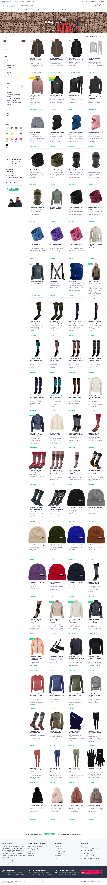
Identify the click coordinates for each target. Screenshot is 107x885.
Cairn (8, 74)
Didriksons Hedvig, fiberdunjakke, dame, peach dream (36, 658)
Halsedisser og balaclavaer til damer (14, 103)
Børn (19, 10)
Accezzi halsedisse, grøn (57, 170)
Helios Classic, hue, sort (76, 507)
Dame (8, 113)
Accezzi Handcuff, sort (56, 656)
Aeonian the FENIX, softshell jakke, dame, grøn (94, 283)
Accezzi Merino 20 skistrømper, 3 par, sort (57, 508)
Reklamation (31, 855)
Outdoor (40, 10)
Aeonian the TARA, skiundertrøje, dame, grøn (56, 733)
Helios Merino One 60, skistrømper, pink (56, 359)
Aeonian (9, 70)
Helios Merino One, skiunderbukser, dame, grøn (75, 770)
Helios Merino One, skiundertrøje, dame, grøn (75, 695)
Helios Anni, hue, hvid (56, 805)
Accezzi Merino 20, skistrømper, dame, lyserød (74, 472)
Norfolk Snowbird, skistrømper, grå (35, 732)
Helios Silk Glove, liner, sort (94, 769)
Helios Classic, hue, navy (76, 582)
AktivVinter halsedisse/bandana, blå (76, 282)
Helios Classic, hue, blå (75, 545)
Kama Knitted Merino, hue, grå (36, 133)
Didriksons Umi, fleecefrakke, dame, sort (76, 59)
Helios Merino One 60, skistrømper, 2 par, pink (76, 359)
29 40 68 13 (87, 853)
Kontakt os (58, 846)
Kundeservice (85, 1)
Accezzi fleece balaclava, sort (57, 133)
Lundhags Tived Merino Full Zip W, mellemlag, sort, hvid (95, 246)
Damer (13, 10)
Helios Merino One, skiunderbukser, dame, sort (95, 733)
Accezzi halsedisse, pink (76, 244)
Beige (7, 130)
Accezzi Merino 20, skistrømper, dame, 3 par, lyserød (56, 472)
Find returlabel (59, 855)
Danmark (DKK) (9, 861)
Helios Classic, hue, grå (95, 507)
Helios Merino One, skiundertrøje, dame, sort (94, 658)
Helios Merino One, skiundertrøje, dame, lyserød (36, 695)
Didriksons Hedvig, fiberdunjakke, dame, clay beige (56, 621)
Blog (56, 858)
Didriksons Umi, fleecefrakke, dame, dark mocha (57, 60)
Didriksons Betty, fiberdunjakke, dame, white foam (94, 397)
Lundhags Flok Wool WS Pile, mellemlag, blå (37, 282)
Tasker (48, 10)
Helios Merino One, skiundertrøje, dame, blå (57, 694)
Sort (7, 147)
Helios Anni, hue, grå (94, 805)
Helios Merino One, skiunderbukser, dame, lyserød (36, 770)
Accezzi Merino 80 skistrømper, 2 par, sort (76, 434)
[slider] (5, 43)
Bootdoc (9, 72)
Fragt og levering (93, 1)
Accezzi (9, 67)
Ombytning (31, 851)
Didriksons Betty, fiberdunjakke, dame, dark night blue (36, 435)
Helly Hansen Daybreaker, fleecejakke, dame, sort (95, 97)
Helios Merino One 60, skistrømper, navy (75, 322)
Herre (8, 115)
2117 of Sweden (11, 63)
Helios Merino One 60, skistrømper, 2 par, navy (37, 396)
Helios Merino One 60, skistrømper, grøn (94, 322)
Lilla (21, 136)
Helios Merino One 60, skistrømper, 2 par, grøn (76, 396)
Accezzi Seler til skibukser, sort (54, 282)
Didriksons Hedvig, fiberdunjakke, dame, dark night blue (94, 621)
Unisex (8, 118)
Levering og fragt (33, 849)
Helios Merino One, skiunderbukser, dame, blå (56, 770)
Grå (21, 130)
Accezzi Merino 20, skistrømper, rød (93, 434)
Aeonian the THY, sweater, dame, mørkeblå (76, 657)
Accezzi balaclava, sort (76, 170)
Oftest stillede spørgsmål (35, 846)
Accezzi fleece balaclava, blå (76, 133)
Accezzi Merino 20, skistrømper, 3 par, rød (37, 471)
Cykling (8, 90)
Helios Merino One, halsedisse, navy (74, 732)
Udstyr (33, 10)
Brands (55, 10)
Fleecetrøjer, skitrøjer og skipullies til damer (13, 99)
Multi (7, 141)
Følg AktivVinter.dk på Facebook (92, 858)
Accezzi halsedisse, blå (37, 244)
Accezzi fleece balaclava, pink (95, 133)
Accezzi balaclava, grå (95, 170)
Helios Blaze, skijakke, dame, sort (56, 96)
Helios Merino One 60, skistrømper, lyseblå (36, 359)
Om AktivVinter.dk (59, 849)
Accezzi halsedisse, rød (95, 207)
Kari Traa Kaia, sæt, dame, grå (94, 59)
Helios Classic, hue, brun (95, 545)
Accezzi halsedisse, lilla (56, 244)
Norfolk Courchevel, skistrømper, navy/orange (94, 472)
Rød (21, 141)
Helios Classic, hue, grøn (57, 545)
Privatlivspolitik (59, 853)
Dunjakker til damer (12, 92)
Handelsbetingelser (60, 851)
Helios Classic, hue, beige (37, 545)
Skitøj (26, 10)
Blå (11, 130)
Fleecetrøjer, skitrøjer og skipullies (13, 95)
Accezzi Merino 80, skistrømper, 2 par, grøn (57, 322)
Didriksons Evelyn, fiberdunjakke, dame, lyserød (36, 97)
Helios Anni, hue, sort (36, 805)
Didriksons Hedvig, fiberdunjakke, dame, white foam (75, 621)
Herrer (6, 10)
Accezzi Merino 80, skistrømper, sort (93, 583)
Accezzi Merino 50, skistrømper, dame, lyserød (35, 621)
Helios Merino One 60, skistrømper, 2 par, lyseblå (56, 397)
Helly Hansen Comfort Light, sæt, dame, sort (75, 96)
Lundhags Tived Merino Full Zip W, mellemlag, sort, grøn (56, 209)
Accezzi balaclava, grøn (37, 207)
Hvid (16, 136)
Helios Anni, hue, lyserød (76, 805)
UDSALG (63, 10)
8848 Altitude (10, 65)
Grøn (7, 136)
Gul (11, 136)
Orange (11, 141)
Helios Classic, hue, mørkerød (55, 583)
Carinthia (9, 77)
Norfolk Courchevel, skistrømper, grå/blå (36, 508)
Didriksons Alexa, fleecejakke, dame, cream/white (55, 435)
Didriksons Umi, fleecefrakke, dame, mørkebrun (36, 60)
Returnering (102, 1)
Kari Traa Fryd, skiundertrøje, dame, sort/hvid (94, 695)
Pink (16, 141)
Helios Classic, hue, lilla (37, 582)
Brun (16, 130)
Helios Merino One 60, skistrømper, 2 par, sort (95, 359)
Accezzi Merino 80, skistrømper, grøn (35, 322)
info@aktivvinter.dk (89, 856)
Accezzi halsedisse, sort (37, 170)
